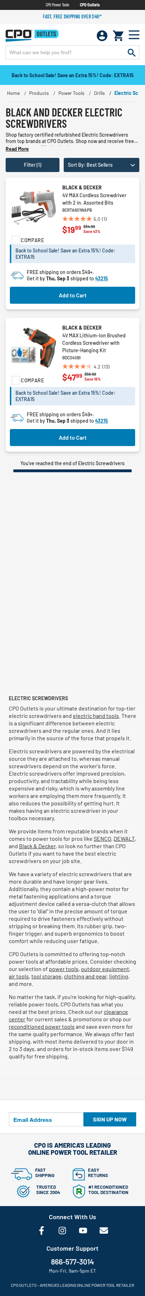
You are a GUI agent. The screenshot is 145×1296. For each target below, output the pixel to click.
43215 (101, 278)
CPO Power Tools (57, 4)
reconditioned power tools (42, 1026)
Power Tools (71, 93)
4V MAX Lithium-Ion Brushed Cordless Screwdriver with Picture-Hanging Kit (94, 342)
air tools (19, 976)
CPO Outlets (90, 4)
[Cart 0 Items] (118, 35)
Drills (99, 93)
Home (13, 93)
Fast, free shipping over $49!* (72, 16)
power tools (63, 968)
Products (39, 93)
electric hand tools (96, 715)
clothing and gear (85, 976)
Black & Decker (82, 187)
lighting (118, 976)
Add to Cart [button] (73, 295)
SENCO (102, 838)
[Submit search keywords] (131, 52)
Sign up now (110, 1119)
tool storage (46, 976)
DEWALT (124, 838)
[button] (101, 165)
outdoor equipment (105, 968)
